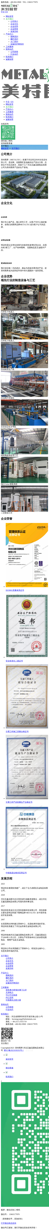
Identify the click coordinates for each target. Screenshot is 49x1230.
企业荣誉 (14, 29)
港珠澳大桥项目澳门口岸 (16, 990)
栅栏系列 (14, 39)
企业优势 (14, 26)
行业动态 (14, 54)
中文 (3, 12)
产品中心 (9, 34)
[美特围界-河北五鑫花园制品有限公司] (10, 10)
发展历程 (14, 31)
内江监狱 (9, 997)
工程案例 (9, 47)
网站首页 (9, 16)
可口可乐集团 (11, 995)
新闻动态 (9, 49)
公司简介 (14, 21)
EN (6, 12)
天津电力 (9, 992)
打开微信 (5, 1223)
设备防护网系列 (17, 44)
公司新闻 (14, 52)
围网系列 (14, 36)
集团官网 (29, 1050)
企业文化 (14, 24)
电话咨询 (12, 1223)
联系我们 (9, 57)
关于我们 (9, 19)
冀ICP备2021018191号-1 (14, 1050)
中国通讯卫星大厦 (13, 1000)
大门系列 (14, 42)
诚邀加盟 (9, 59)
